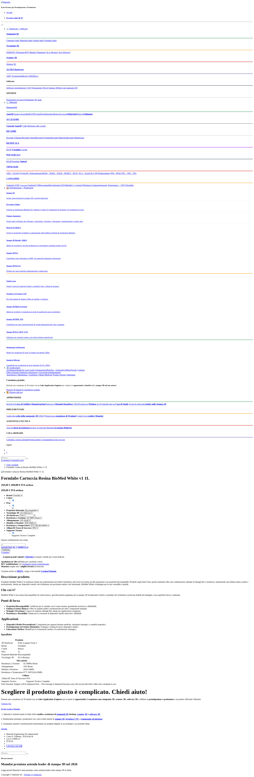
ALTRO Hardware (15, 69)
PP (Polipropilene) (102, 173)
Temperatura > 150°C (117, 185)
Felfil (30, 76)
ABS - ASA (11, 173)
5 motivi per (90, 416)
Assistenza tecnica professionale (35, 564)
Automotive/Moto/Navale (66, 370)
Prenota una (60, 416)
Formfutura (45, 114)
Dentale (15, 372)
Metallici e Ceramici (73, 185)
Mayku (25, 76)
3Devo (35, 76)
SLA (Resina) (52, 52)
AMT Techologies (14, 76)
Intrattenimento (54, 372)
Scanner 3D (11, 57)
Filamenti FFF (11, 107)
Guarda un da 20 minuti (93, 404)
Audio (32, 370)
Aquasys (17, 114)
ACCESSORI (12, 119)
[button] (14, 547)
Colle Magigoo (28, 126)
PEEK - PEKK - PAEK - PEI (54, 173)
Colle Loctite (40, 126)
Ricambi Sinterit (29, 138)
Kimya (57, 114)
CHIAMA (29, 557)
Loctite (24, 150)
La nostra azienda (20, 440)
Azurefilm (25, 114)
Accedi (9, 12)
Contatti (9, 440)
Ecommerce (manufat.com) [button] (12, 460)
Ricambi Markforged (75, 138)
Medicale (48, 375)
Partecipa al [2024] (62, 404)
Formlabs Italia (50, 40)
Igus (52, 114)
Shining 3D (11, 64)
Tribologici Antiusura (91, 185)
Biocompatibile (45, 185)
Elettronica (23, 372)
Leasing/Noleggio (48, 571)
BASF (32, 114)
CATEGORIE (12, 178)
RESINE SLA (12, 143)
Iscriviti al (25, 404)
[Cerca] (27, 458)
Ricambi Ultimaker (14, 138)
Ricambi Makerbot (59, 138)
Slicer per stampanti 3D (68, 88)
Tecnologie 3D (12, 46)
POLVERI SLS (13, 155)
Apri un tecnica (21, 428)
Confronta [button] (6, 550)
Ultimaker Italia (12, 40)
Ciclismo (81, 370)
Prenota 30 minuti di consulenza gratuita (23, 390)
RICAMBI (11, 131)
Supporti (103, 185)
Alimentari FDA (58, 185)
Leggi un (117, 404)
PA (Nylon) (21, 173)
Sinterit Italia (38, 40)
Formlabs (16, 161)
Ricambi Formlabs (43, 138)
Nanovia (80, 114)
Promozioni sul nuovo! (15, 100)
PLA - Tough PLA (86, 173)
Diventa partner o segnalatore (40, 440)
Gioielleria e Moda (36, 375)
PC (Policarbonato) (34, 173)
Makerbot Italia (26, 40)
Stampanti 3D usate (33, 100)
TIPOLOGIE (12, 167)
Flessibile (130, 185)
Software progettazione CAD (18, 88)
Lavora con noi (58, 440)
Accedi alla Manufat (54, 428)
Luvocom (64, 114)
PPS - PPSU (116, 173)
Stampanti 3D (12, 34)
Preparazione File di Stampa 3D (44, 88)
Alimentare (70, 375)
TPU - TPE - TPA (129, 173)
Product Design (59, 375)
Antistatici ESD (12, 185)
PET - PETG (72, 173)
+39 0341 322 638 (14, 746)
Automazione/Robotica (44, 370)
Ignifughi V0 (33, 185)
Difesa (9, 372)
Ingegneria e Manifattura (16, 375)
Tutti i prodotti (12, 465)
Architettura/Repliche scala (17, 370)
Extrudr (38, 114)
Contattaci (5, 552)
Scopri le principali (147, 404)
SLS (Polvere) (64, 52)
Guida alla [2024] (25, 416)
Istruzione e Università (38, 372)
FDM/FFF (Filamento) (15, 52)
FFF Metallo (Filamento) (35, 52)
